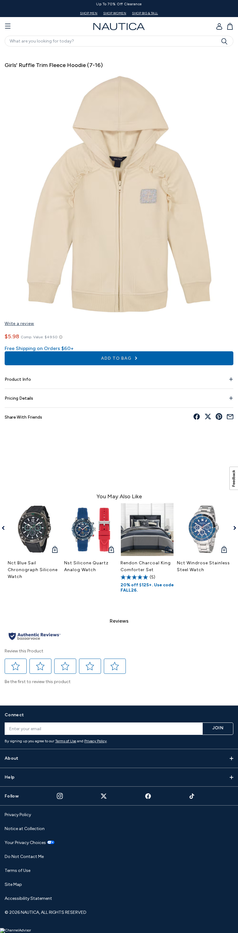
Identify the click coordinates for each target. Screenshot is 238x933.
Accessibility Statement (28, 898)
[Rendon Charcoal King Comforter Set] (147, 529)
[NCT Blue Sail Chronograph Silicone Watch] (34, 529)
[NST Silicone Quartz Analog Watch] (90, 529)
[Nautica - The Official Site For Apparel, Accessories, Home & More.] (119, 26)
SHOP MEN (160, 13)
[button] (15, 666)
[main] (119, 375)
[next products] (232, 528)
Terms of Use (65, 741)
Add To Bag (117, 358)
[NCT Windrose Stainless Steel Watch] (203, 529)
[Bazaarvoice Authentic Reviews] (34, 637)
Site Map (13, 884)
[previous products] (5, 528)
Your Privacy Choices (25, 842)
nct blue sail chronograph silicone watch (33, 569)
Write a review (19, 323)
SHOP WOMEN (185, 13)
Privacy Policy (95, 741)
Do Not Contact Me (24, 856)
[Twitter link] (104, 796)
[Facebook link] (148, 796)
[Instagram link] (60, 796)
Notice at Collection (25, 828)
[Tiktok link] (192, 796)
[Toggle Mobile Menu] (8, 26)
